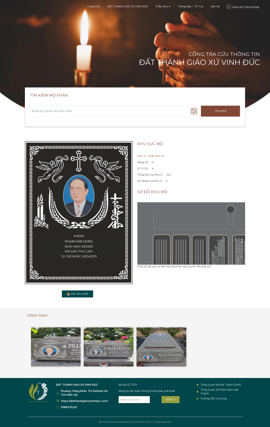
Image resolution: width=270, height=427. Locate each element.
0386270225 (69, 407)
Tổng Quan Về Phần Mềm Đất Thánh (219, 391)
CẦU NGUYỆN (79, 293)
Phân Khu (161, 6)
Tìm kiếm (221, 111)
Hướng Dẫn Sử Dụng (213, 398)
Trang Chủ (93, 6)
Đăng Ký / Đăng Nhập (245, 6)
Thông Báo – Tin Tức (190, 6)
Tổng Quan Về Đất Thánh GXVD (220, 384)
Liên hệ (215, 6)
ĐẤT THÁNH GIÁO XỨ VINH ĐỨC (127, 6)
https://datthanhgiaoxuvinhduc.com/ (84, 401)
